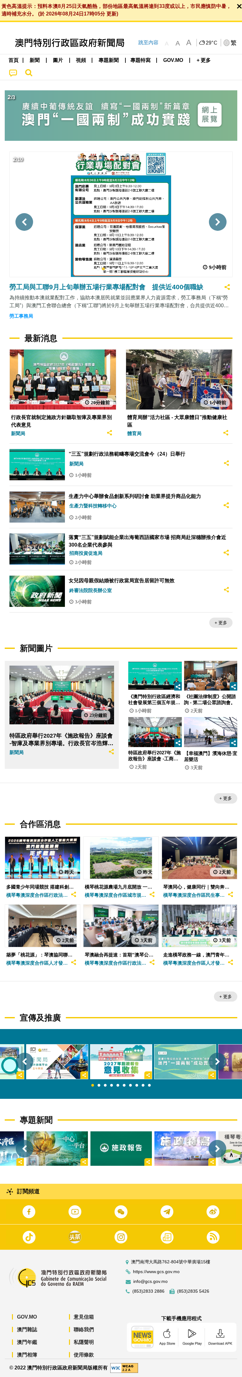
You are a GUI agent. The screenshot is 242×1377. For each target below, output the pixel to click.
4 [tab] (111, 1085)
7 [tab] (130, 1085)
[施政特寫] (185, 1148)
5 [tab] (118, 1085)
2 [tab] (99, 1085)
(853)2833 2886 (148, 1291)
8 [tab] (137, 1085)
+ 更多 (221, 622)
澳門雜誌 (27, 1329)
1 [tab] (92, 1085)
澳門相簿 (27, 1354)
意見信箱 (84, 1317)
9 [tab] (143, 1085)
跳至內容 (148, 42)
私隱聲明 (84, 1342)
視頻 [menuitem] (81, 60)
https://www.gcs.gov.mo (156, 1271)
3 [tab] (105, 1085)
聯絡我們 (84, 1329)
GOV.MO (27, 1317)
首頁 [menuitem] (14, 60)
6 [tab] (124, 1085)
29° (212, 42)
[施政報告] (121, 1148)
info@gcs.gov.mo (150, 1281)
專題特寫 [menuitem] (140, 60)
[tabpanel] (121, 1061)
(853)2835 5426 (193, 1291)
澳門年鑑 (27, 1342)
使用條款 (84, 1354)
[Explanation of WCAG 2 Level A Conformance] (124, 1367)
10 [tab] (149, 1085)
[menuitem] (35, 60)
